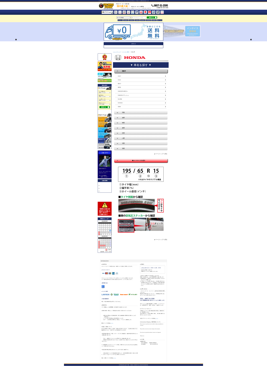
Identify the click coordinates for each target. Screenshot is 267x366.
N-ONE (120, 99)
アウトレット (120, 20)
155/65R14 (126, 20)
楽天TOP (149, 8)
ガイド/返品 (131, 8)
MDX (119, 87)
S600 (119, 106)
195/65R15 (143, 20)
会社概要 (122, 8)
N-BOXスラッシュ (123, 95)
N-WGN (120, 103)
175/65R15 (137, 20)
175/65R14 (131, 20)
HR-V (119, 83)
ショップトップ (117, 52)
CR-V (119, 76)
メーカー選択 (126, 52)
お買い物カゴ (144, 8)
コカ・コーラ (159, 20)
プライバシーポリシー (138, 8)
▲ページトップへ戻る (160, 154)
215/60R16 (148, 20)
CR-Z (119, 80)
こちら (112, 323)
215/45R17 (154, 20)
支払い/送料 (126, 8)
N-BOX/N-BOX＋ (123, 91)
